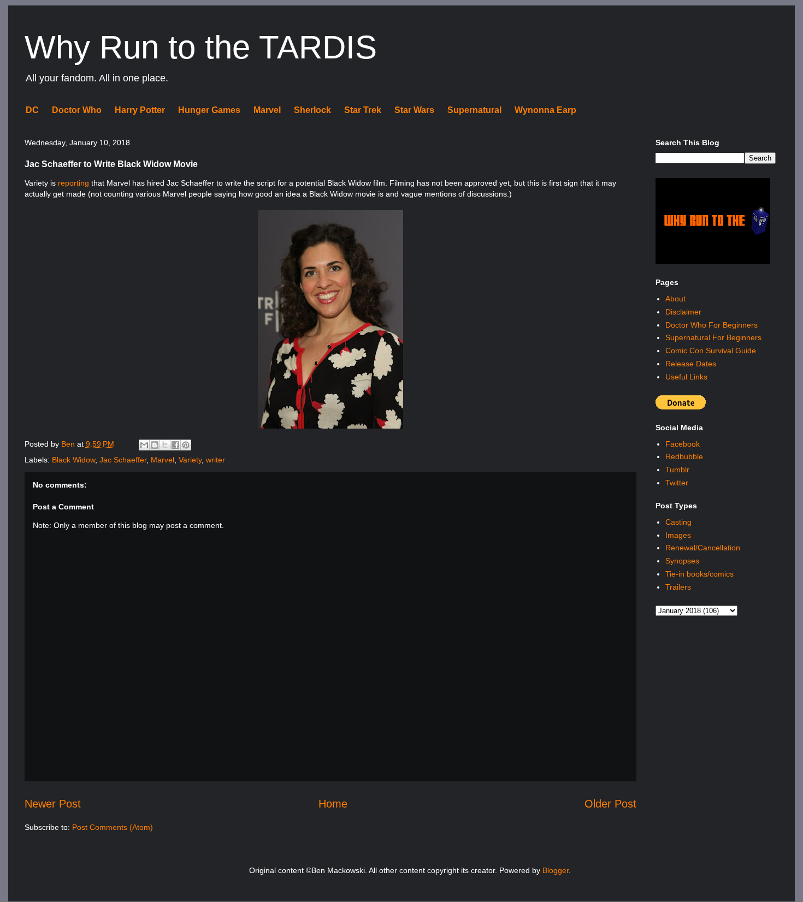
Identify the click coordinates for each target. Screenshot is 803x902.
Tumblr (677, 469)
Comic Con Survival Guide (710, 350)
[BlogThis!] (154, 445)
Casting (678, 522)
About (675, 298)
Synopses (682, 560)
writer (215, 459)
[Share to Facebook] (175, 445)
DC (32, 110)
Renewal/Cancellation (702, 547)
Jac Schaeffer (122, 459)
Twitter (676, 482)
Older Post (610, 804)
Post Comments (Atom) (112, 827)
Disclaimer (683, 311)
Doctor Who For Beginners (711, 325)
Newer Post (53, 804)
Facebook (682, 444)
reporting (73, 183)
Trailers (678, 587)
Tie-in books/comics (699, 573)
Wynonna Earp (545, 110)
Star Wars (414, 110)
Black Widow (73, 459)
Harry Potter (140, 110)
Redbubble (684, 456)
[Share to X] (165, 445)
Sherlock (312, 110)
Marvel (267, 110)
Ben (69, 444)
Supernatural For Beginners (713, 337)
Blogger (555, 870)
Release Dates (690, 363)
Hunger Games (209, 110)
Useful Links (686, 376)
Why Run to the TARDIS (201, 47)
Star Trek (362, 110)
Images (678, 535)
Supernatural (474, 110)
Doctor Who (77, 110)
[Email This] (144, 445)
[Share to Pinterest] (185, 445)
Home (332, 804)
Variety (190, 459)
